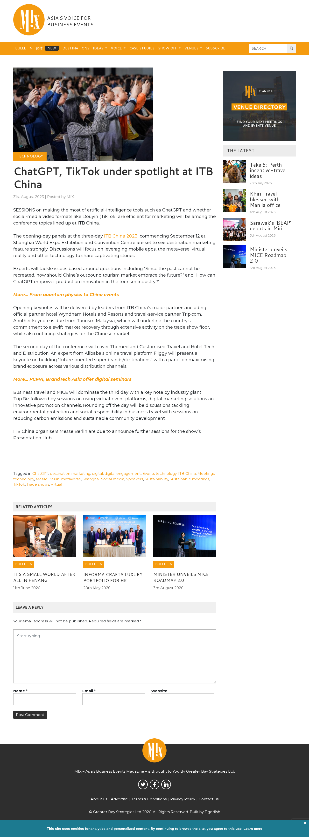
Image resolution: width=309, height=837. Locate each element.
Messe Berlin (47, 479)
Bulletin (23, 48)
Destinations (76, 48)
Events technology (159, 473)
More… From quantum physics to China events (66, 294)
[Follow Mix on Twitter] (143, 784)
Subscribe (215, 48)
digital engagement (123, 473)
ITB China (187, 473)
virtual (56, 484)
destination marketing (70, 473)
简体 (39, 48)
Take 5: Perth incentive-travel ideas (268, 170)
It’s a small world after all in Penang (44, 577)
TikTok (19, 484)
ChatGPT (40, 473)
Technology (30, 156)
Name (20, 691)
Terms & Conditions (149, 799)
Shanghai (91, 479)
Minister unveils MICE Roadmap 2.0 (181, 577)
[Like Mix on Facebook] (154, 784)
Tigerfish (212, 812)
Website (159, 691)
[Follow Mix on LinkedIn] (166, 784)
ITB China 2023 (120, 236)
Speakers (134, 479)
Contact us (208, 799)
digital (97, 473)
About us (99, 799)
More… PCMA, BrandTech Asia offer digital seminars (72, 379)
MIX (70, 196)
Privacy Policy (182, 799)
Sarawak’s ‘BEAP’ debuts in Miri (270, 225)
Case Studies (141, 48)
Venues (191, 48)
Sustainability (156, 479)
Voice (117, 48)
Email (89, 691)
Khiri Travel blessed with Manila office (265, 199)
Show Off (168, 48)
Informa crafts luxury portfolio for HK (112, 577)
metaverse (71, 479)
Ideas (98, 48)
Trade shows (38, 484)
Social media (112, 479)
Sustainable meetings (189, 479)
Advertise (119, 799)
